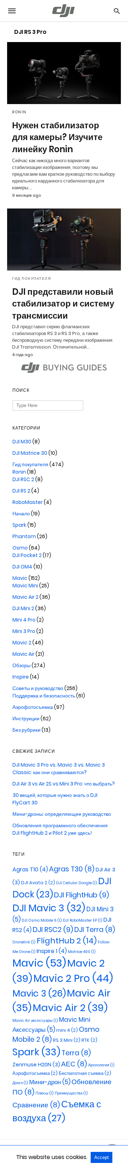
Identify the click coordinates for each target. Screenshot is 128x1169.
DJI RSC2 (53, 929)
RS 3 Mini (66, 1040)
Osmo (20, 547)
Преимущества (71, 1093)
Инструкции (25, 718)
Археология (101, 1065)
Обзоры (21, 665)
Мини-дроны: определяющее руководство (61, 814)
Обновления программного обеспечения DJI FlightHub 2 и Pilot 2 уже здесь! (60, 829)
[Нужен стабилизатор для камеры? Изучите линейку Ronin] (64, 73)
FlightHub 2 (67, 940)
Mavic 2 (21, 642)
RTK (89, 1040)
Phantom (24, 536)
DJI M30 (21, 441)
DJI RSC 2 (23, 479)
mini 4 (67, 1030)
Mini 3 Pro (23, 631)
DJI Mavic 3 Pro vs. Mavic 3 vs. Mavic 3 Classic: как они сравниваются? (58, 768)
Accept (101, 1157)
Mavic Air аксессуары (35, 1020)
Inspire (20, 676)
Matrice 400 (82, 951)
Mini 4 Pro (24, 619)
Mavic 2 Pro (73, 978)
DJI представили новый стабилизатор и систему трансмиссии (63, 303)
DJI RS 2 (21, 490)
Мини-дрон (49, 1082)
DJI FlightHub (81, 895)
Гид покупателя (31, 278)
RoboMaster (27, 502)
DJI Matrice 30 (29, 453)
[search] (117, 11)
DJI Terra (94, 929)
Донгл (20, 1083)
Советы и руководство (37, 688)
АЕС (74, 1064)
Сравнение (36, 1105)
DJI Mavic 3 (48, 908)
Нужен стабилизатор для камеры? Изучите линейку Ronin (57, 137)
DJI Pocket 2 (27, 555)
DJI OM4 (22, 566)
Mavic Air (23, 654)
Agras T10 (30, 869)
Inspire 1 (52, 951)
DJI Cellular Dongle (76, 883)
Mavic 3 (39, 993)
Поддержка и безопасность (43, 695)
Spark (19, 525)
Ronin (19, 112)
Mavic (19, 578)
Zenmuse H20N (36, 1064)
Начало (21, 513)
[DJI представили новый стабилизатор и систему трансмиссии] (64, 239)
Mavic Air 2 (25, 597)
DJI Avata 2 (38, 882)
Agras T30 (72, 869)
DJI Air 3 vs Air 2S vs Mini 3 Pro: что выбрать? (63, 783)
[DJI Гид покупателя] (63, 10)
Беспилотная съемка (85, 1073)
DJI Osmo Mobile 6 (42, 920)
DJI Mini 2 (23, 608)
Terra (76, 1053)
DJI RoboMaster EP (82, 920)
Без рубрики (26, 729)
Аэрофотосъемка (32, 707)
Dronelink (24, 942)
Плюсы (45, 1093)
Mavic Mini (25, 585)
